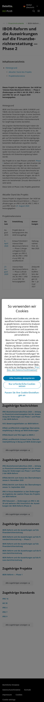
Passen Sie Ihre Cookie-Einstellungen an (22, 394)
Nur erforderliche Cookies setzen (22, 385)
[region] (22, 351)
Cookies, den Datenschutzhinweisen (23, 368)
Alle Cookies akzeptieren (21, 378)
